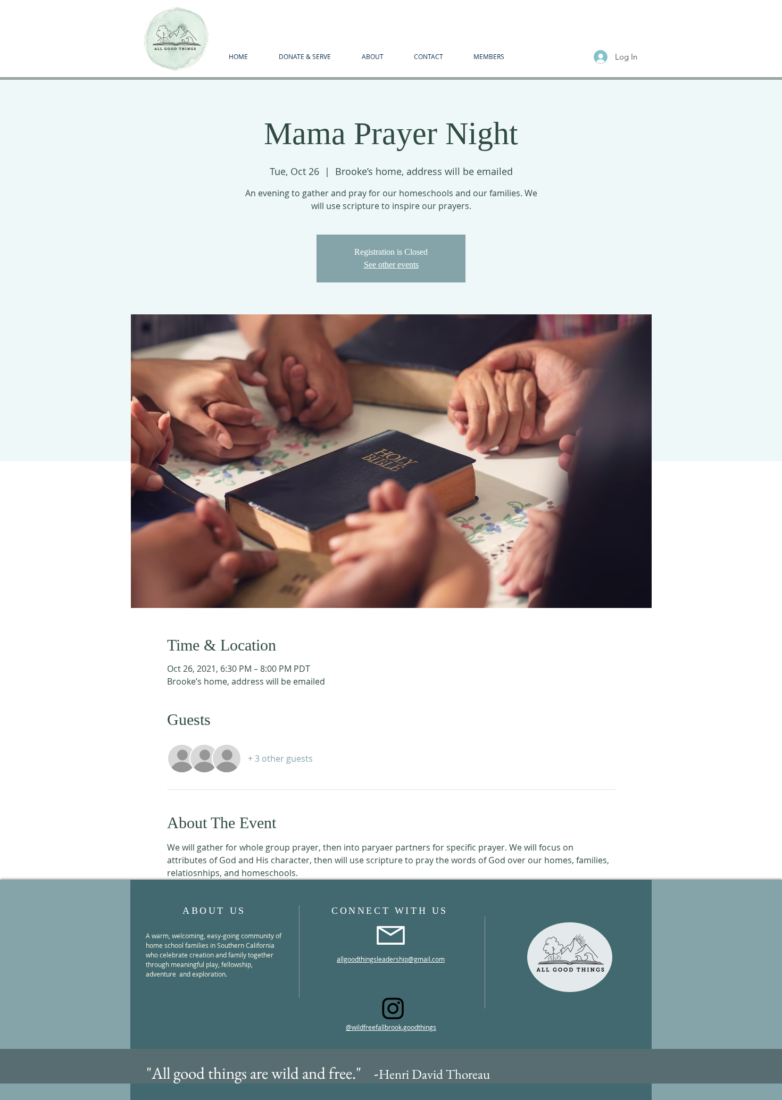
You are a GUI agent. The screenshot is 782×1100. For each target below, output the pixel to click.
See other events (391, 264)
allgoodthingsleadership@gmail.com (391, 959)
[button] (372, 56)
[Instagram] (393, 1008)
